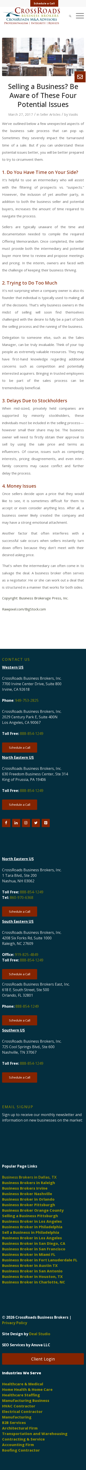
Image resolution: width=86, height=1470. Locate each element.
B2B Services (14, 1422)
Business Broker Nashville (27, 1193)
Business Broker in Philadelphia (32, 1226)
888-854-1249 (31, 733)
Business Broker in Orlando (28, 1199)
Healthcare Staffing (21, 1395)
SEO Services (13, 1344)
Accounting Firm (18, 1444)
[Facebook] (6, 823)
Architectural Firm (20, 1428)
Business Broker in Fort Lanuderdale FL (39, 1260)
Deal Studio (39, 1333)
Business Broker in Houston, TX (32, 1276)
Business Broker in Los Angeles (32, 1221)
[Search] (67, 16)
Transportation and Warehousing (34, 1433)
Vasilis (73, 114)
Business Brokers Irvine (24, 1188)
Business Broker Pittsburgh (28, 1204)
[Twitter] (36, 823)
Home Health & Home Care (27, 1389)
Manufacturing (16, 1417)
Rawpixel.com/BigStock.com (24, 609)
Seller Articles (50, 114)
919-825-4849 (26, 954)
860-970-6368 (21, 897)
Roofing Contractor (21, 1450)
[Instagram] (26, 823)
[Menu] (77, 16)
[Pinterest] (46, 823)
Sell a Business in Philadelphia (30, 1232)
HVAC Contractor (18, 1406)
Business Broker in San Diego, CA (33, 1243)
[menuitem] (44, 3)
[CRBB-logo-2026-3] (34, 16)
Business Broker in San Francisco (33, 1248)
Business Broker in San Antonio (32, 1271)
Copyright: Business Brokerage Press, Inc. (35, 598)
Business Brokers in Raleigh (28, 1182)
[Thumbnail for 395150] (43, 57)
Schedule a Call (44, 3)
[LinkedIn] (16, 823)
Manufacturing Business (25, 1400)
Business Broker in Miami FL (28, 1254)
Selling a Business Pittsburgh (30, 1215)
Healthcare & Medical (22, 1384)
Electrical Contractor (22, 1411)
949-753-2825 (27, 700)
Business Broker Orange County (33, 1210)
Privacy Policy (14, 1322)
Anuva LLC (40, 1344)
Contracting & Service (23, 1439)
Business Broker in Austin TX (30, 1265)
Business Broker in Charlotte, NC (33, 1282)
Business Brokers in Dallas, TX (29, 1177)
